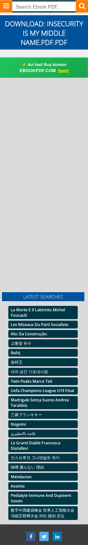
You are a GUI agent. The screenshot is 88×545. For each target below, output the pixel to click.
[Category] (6, 6)
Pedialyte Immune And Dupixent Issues (41, 498)
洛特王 (16, 362)
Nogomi (18, 424)
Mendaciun (21, 476)
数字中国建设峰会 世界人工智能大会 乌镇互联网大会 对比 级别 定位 (42, 512)
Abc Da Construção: (29, 334)
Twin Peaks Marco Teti (31, 381)
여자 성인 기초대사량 (29, 371)
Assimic (18, 486)
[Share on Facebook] (30, 536)
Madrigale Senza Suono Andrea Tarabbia (40, 402)
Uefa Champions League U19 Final (42, 390)
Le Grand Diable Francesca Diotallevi (35, 445)
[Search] (82, 6)
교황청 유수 (21, 343)
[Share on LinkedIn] (57, 536)
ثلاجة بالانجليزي (23, 433)
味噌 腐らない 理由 (27, 467)
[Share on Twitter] (44, 536)
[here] (63, 70)
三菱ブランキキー (26, 414)
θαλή (15, 352)
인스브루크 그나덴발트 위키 (35, 457)
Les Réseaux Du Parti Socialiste (39, 324)
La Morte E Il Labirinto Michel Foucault (38, 312)
